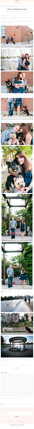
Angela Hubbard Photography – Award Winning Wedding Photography (17, 421)
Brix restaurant (10, 18)
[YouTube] (18, 426)
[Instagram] (20, 426)
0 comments (27, 11)
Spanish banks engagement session (6, 364)
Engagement (17, 11)
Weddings (23, 11)
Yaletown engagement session (17, 9)
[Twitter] (13, 426)
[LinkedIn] (16, 426)
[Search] (32, 404)
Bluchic (17, 422)
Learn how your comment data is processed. (20, 398)
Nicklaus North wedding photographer (26, 364)
